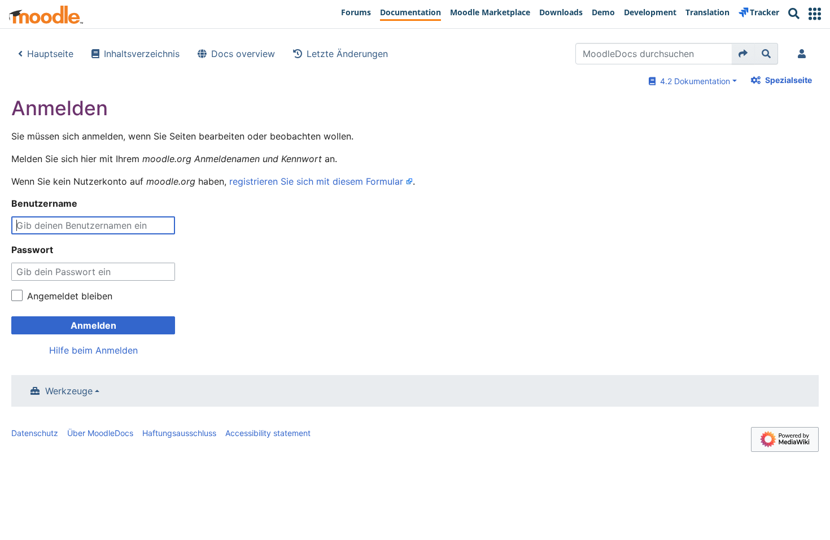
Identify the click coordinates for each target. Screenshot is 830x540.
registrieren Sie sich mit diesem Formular (316, 181)
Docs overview (243, 53)
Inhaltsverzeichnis (142, 53)
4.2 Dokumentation (693, 81)
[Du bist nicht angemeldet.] (804, 53)
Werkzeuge (69, 391)
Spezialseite (788, 80)
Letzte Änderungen (347, 53)
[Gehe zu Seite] (743, 53)
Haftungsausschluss (179, 433)
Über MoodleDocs (100, 433)
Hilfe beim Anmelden (93, 350)
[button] (814, 14)
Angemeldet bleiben (69, 296)
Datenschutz (34, 433)
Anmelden (93, 325)
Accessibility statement (268, 433)
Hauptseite (50, 53)
